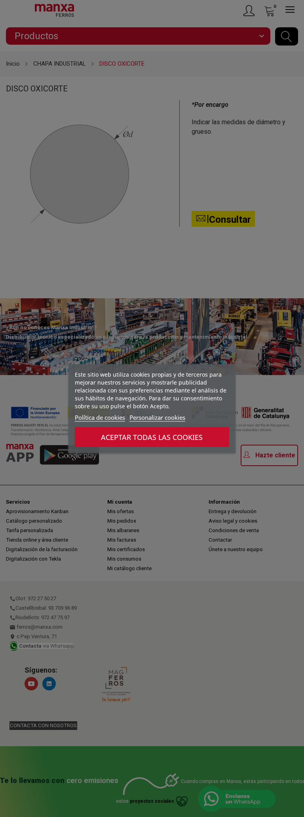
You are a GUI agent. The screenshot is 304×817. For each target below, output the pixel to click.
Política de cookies (100, 417)
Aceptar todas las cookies (152, 437)
